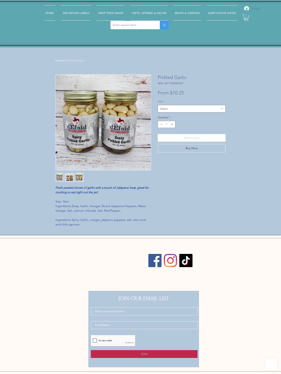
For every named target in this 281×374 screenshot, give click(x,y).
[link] (246, 17)
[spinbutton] (166, 124)
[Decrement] (160, 124)
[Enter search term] (164, 25)
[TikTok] (185, 260)
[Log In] (246, 8)
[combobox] (192, 108)
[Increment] (172, 124)
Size (161, 101)
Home (59, 60)
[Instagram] (170, 260)
